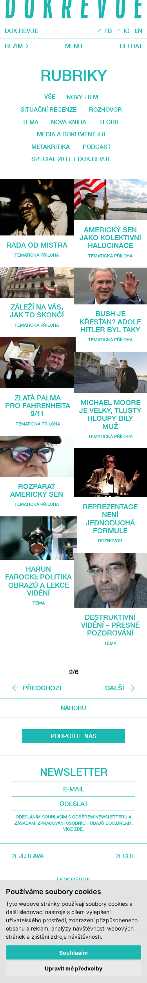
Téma (30, 121)
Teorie (109, 121)
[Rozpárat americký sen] (37, 456)
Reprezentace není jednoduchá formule (110, 518)
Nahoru (73, 707)
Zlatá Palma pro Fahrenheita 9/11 (37, 405)
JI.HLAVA (31, 855)
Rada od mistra (36, 245)
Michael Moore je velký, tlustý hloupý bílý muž (110, 414)
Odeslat (74, 803)
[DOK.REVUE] (73, 11)
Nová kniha (68, 121)
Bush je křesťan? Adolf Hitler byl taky (110, 321)
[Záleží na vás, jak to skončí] (37, 282)
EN (138, 30)
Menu (73, 46)
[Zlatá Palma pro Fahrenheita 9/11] (38, 362)
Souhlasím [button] (73, 952)
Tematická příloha (37, 254)
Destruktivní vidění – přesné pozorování (110, 625)
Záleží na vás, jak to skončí (37, 310)
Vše (49, 96)
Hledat (131, 46)
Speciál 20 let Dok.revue (71, 158)
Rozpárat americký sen (36, 490)
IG (126, 30)
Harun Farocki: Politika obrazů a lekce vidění (38, 581)
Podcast (97, 146)
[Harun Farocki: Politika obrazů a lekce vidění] (38, 538)
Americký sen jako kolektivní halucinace (110, 237)
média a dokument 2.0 (71, 134)
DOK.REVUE (21, 31)
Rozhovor (105, 109)
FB (108, 30)
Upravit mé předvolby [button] (73, 968)
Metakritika (50, 146)
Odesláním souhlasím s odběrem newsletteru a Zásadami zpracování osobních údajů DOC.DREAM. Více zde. (74, 822)
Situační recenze (48, 109)
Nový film (82, 96)
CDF (129, 855)
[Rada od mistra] (37, 207)
